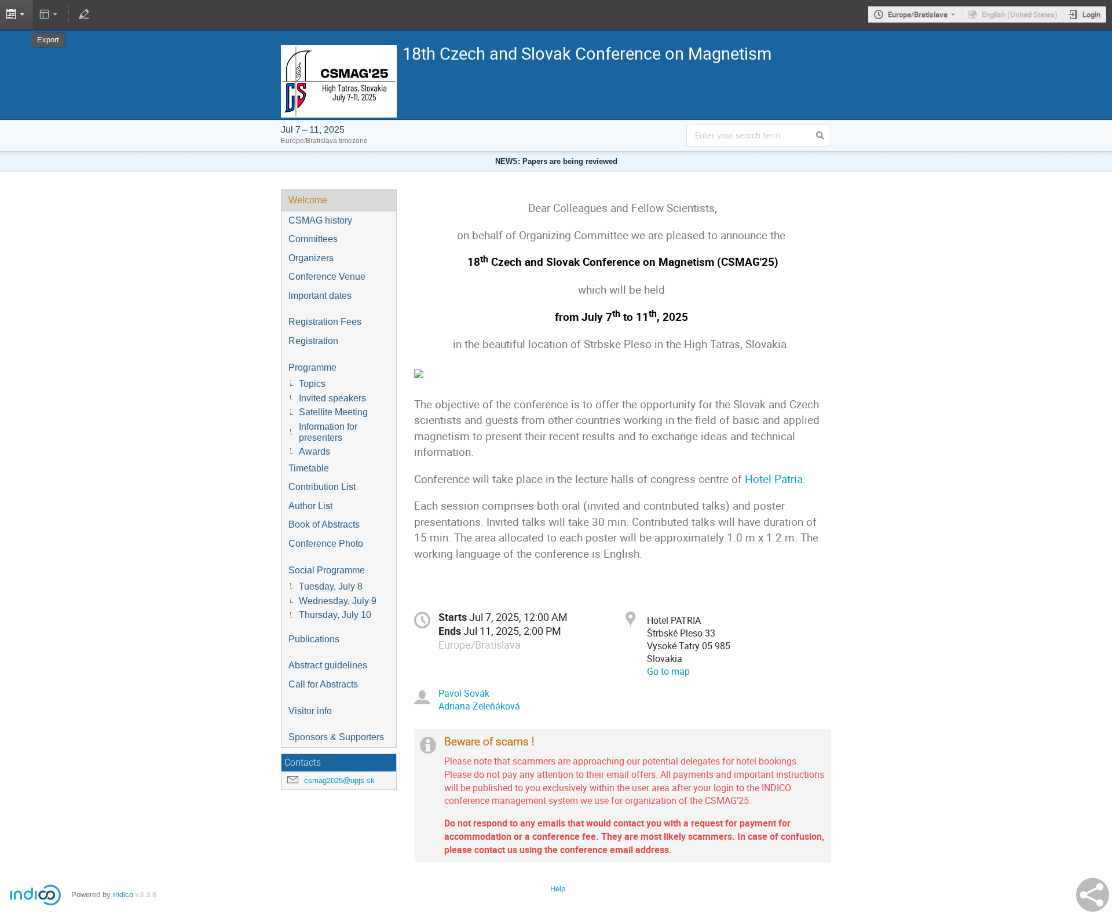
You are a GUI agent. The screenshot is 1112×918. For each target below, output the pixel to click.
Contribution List (322, 487)
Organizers (311, 258)
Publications (313, 639)
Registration (313, 341)
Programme (312, 367)
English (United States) (1020, 14)
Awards (314, 451)
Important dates (320, 296)
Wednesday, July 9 (337, 601)
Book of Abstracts (324, 524)
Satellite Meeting (333, 412)
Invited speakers (332, 398)
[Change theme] (49, 14)
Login (1091, 14)
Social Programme (326, 570)
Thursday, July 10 (335, 615)
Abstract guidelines (327, 665)
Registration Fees (324, 322)
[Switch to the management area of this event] (83, 14)
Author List (310, 506)
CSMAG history (320, 220)
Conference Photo (325, 543)
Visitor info (310, 711)
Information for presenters (328, 432)
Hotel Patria (774, 479)
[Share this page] (1092, 894)
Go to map (668, 671)
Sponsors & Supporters (336, 737)
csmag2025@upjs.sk (339, 780)
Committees (313, 239)
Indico (123, 894)
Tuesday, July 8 (331, 586)
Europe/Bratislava (918, 14)
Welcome (307, 200)
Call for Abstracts (323, 684)
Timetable (308, 468)
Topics (312, 384)
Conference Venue (326, 276)
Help (557, 889)
